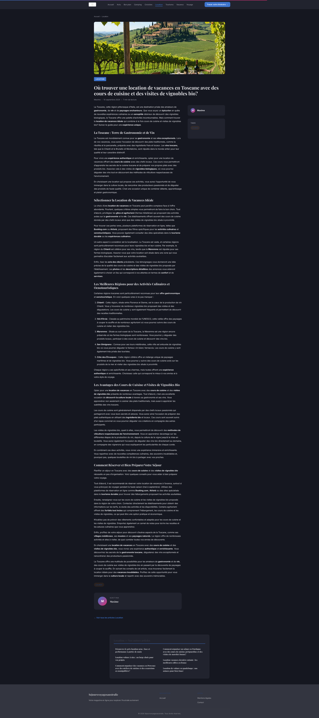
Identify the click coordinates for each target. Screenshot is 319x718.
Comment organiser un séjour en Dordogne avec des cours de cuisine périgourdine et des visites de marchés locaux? (182, 652)
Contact (200, 702)
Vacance (180, 4)
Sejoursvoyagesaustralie (103, 694)
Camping (138, 4)
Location (159, 4)
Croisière (148, 4)
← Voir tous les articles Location (108, 617)
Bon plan (127, 4)
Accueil (111, 4)
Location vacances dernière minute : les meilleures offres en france (180, 661)
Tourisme (169, 4)
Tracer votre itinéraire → (217, 4)
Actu (119, 4)
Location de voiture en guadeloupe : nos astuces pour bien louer (180, 669)
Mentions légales (204, 698)
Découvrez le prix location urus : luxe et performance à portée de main (132, 650)
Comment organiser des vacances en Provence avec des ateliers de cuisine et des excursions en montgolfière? (135, 668)
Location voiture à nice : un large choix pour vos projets (134, 658)
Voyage (190, 4)
